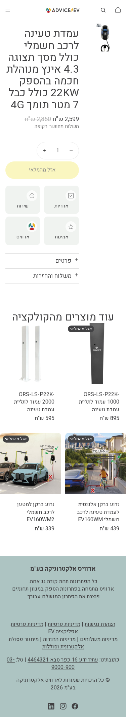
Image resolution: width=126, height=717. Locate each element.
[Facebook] (75, 706)
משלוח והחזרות (52, 275)
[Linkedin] (51, 706)
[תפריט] (7, 10)
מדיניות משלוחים (99, 639)
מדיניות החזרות (59, 639)
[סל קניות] (118, 10)
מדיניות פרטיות (64, 624)
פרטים (63, 260)
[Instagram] (63, 706)
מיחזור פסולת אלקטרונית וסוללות (46, 643)
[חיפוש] (103, 10)
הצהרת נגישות (100, 624)
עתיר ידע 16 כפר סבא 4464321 (63, 659)
